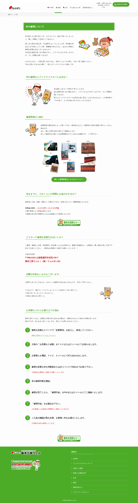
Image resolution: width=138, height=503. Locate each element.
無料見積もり (78, 487)
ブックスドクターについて (82, 463)
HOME (75, 459)
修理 (74, 482)
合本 (74, 478)
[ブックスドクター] (14, 7)
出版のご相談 (78, 468)
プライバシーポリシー (81, 492)
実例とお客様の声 (79, 473)
